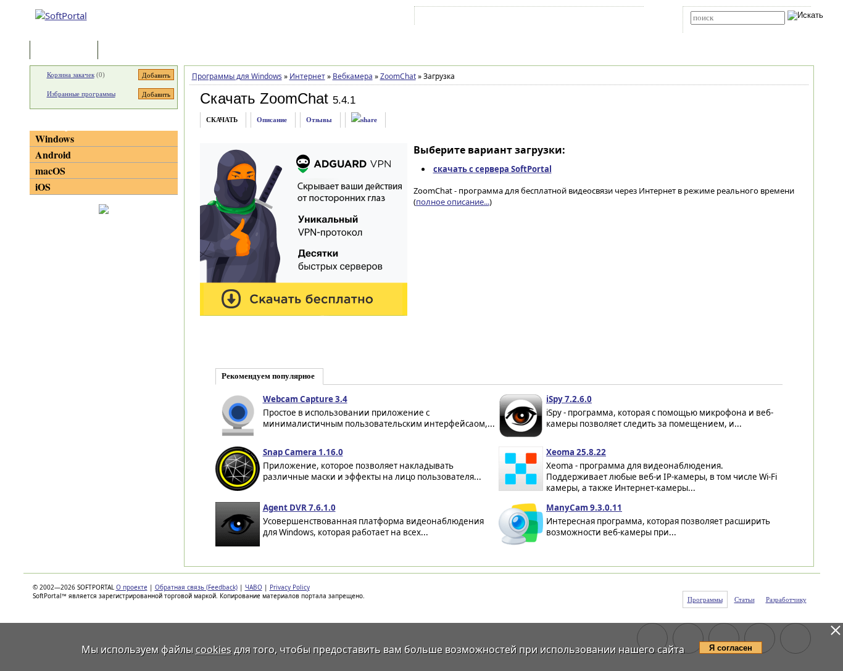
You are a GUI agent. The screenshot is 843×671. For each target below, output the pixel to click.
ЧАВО (253, 587)
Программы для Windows (237, 76)
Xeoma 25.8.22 (576, 452)
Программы (66, 51)
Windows (54, 138)
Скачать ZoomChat (264, 98)
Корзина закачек (70, 74)
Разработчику (786, 599)
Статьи (128, 51)
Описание (272, 119)
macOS (50, 170)
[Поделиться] (364, 120)
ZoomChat (398, 76)
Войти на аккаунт (454, 18)
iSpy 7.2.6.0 (569, 399)
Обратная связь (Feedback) (196, 587)
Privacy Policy (290, 587)
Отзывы (319, 119)
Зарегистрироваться (524, 18)
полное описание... (452, 201)
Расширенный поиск (725, 28)
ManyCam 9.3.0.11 (584, 507)
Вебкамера (353, 76)
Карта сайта (587, 18)
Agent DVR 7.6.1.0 (299, 507)
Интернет (307, 76)
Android (53, 154)
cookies (213, 649)
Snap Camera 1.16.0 (303, 452)
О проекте (131, 587)
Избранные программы (81, 93)
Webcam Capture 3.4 (305, 399)
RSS (625, 18)
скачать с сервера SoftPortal (492, 169)
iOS (43, 186)
